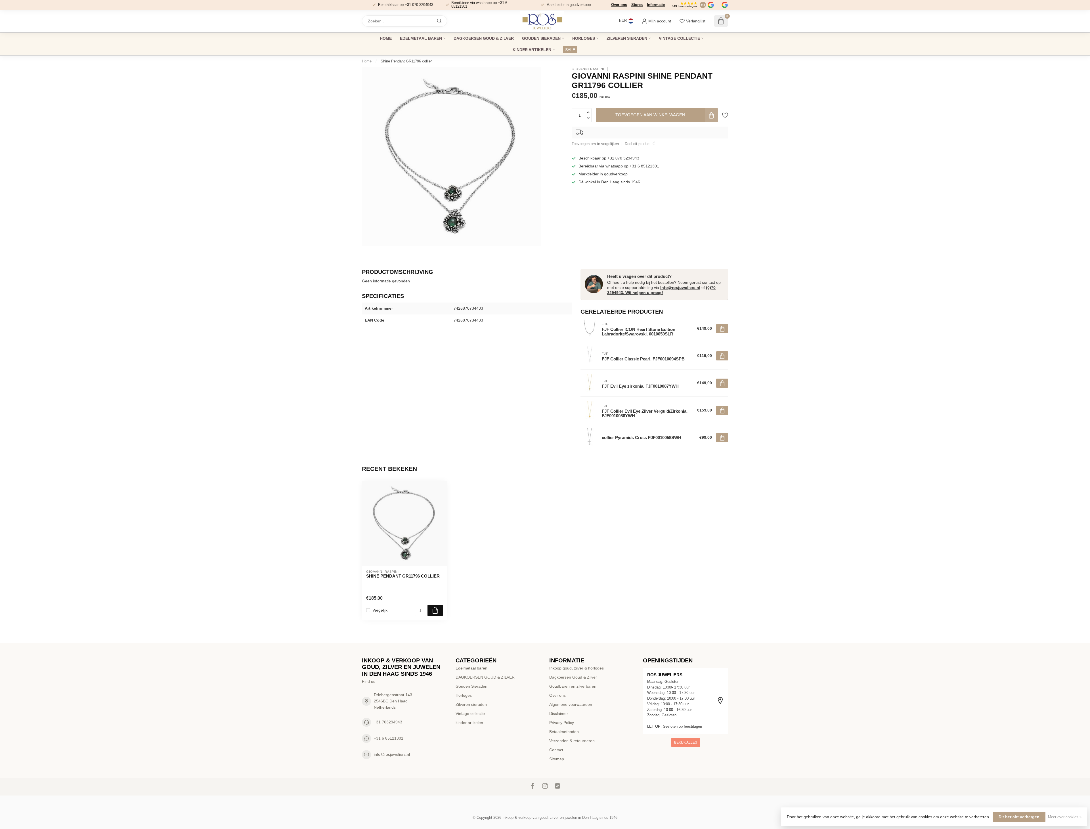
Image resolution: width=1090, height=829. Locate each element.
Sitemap (556, 759)
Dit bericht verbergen (1019, 817)
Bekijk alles (685, 742)
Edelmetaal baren (421, 38)
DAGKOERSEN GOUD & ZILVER (484, 38)
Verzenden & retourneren (572, 740)
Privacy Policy (561, 722)
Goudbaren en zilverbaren (572, 686)
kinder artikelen (532, 49)
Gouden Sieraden (541, 38)
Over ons (619, 5)
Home (386, 38)
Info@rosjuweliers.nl (680, 287)
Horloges (583, 38)
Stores (637, 5)
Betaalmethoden (564, 731)
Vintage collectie (679, 38)
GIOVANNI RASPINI (588, 69)
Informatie (656, 5)
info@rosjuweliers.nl (392, 754)
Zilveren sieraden (627, 38)
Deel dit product (638, 144)
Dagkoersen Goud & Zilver (573, 677)
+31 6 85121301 (388, 738)
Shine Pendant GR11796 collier (406, 61)
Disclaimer (558, 713)
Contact (556, 750)
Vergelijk (379, 610)
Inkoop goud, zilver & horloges (576, 668)
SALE (570, 49)
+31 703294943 (388, 722)
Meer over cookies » (1064, 817)
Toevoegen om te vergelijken (595, 144)
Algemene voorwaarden (570, 704)
